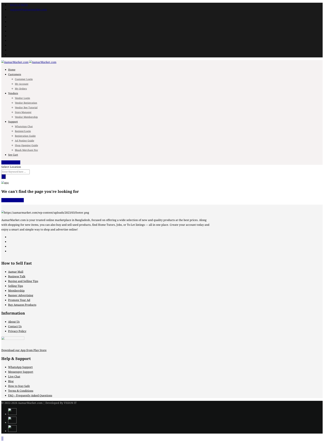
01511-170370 (19, 5)
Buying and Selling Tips (23, 281)
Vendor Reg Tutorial (26, 108)
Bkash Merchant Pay (26, 150)
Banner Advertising (20, 295)
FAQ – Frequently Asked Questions (30, 396)
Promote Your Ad (19, 300)
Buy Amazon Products (22, 305)
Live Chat (14, 377)
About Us (14, 322)
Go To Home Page (12, 200)
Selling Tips (15, 286)
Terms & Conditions (20, 391)
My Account (21, 84)
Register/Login (23, 131)
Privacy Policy (17, 331)
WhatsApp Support (20, 367)
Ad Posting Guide (24, 141)
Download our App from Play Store (24, 350)
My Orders (21, 89)
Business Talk (16, 277)
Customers (14, 75)
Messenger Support (20, 372)
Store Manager (23, 112)
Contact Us (15, 327)
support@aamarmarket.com (28, 10)
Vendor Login (22, 98)
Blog (11, 381)
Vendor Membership (26, 117)
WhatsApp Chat (24, 126)
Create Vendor (11, 162)
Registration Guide (25, 136)
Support (13, 122)
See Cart (13, 155)
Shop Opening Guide (26, 145)
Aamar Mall (15, 272)
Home (11, 70)
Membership (16, 291)
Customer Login (24, 79)
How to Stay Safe (19, 386)
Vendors (13, 94)
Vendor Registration (26, 103)
